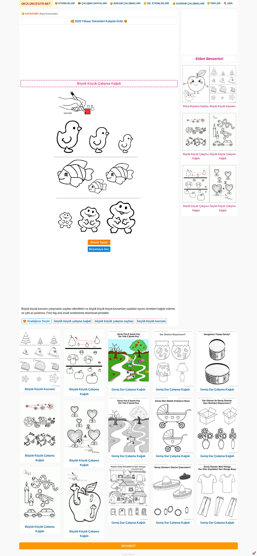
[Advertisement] (99, 52)
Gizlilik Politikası (128, 554)
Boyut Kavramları (49, 13)
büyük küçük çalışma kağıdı (72, 321)
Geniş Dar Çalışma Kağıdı (128, 389)
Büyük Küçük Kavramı (223, 106)
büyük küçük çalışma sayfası (114, 321)
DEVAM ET (128, 545)
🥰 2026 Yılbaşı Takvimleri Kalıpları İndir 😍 (99, 21)
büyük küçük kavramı (151, 321)
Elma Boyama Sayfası (196, 106)
